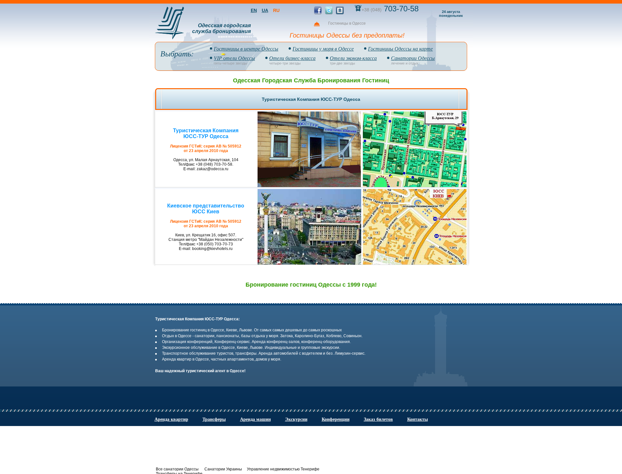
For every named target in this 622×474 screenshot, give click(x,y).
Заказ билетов (378, 419)
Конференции (336, 419)
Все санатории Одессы (177, 469)
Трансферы (214, 419)
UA (265, 10)
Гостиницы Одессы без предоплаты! (347, 35)
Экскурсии (296, 419)
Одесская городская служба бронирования (221, 28)
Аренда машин (255, 419)
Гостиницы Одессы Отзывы (616, 137)
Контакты (417, 419)
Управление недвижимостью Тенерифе (283, 469)
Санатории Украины (223, 469)
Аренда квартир (171, 419)
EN (254, 10)
